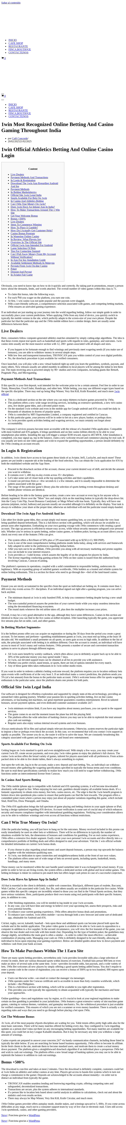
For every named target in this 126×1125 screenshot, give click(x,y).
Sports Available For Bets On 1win (29, 198)
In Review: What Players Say (26, 239)
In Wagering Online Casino (25, 236)
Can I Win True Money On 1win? (28, 204)
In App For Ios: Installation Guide (28, 260)
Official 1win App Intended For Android (32, 245)
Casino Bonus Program (23, 233)
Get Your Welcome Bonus (24, 215)
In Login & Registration (23, 180)
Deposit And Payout (21, 271)
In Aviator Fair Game (22, 274)
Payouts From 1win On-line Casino (29, 265)
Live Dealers (17, 174)
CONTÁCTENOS (18, 52)
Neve (4, 1115)
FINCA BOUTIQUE (20, 49)
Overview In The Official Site (26, 242)
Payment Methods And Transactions (29, 177)
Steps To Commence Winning (26, 224)
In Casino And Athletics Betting (27, 201)
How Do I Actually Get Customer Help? (32, 230)
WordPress (34, 1115)
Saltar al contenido (11, 2)
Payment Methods (20, 189)
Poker (14, 268)
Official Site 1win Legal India (26, 195)
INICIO (13, 40)
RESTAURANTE (18, 46)
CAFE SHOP (16, 43)
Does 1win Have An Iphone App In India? (33, 206)
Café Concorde (20, 138)
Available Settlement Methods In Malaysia (32, 263)
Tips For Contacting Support (25, 251)
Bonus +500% (18, 218)
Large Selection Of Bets (23, 248)
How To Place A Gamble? (24, 227)
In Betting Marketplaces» (24, 192)
